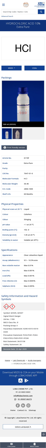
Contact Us (22, 410)
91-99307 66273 (25, 399)
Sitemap (32, 410)
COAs (34, 68)
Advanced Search (7, 16)
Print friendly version (16, 147)
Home (7, 360)
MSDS (10, 68)
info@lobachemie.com (23, 395)
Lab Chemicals (19, 360)
